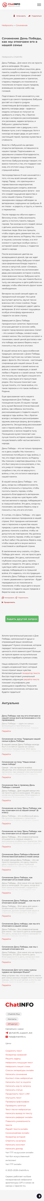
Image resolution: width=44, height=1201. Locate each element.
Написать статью (14, 1090)
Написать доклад (14, 1148)
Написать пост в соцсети (18, 1082)
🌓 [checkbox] (39, 1196)
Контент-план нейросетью (19, 1078)
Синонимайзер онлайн (17, 1133)
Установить (21, 16)
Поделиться (37, 16)
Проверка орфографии (17, 1102)
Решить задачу (13, 1058)
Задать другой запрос (22, 618)
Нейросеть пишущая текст (19, 1062)
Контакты (12, 1019)
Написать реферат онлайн (19, 1117)
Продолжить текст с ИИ (17, 1094)
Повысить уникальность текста (18, 1123)
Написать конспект (15, 1145)
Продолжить (9, 602)
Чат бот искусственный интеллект (17, 1158)
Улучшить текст (13, 1098)
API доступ (12, 1024)
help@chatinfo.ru (17, 1037)
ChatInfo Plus (14, 1014)
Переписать (23, 598)
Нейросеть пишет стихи (18, 1066)
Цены (8, 1043)
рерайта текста (31, 679)
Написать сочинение (16, 1074)
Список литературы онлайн (20, 1070)
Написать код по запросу (18, 1086)
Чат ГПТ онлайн (13, 1164)
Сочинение (22, 25)
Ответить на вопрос (16, 1141)
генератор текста (31, 673)
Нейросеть (7, 25)
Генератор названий (16, 1055)
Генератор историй (15, 1137)
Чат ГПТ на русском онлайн (19, 1152)
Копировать (9, 598)
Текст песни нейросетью (18, 1109)
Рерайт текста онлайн (17, 1129)
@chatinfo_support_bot (20, 1033)
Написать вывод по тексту (19, 1113)
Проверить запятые (16, 1105)
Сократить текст (14, 1051)
